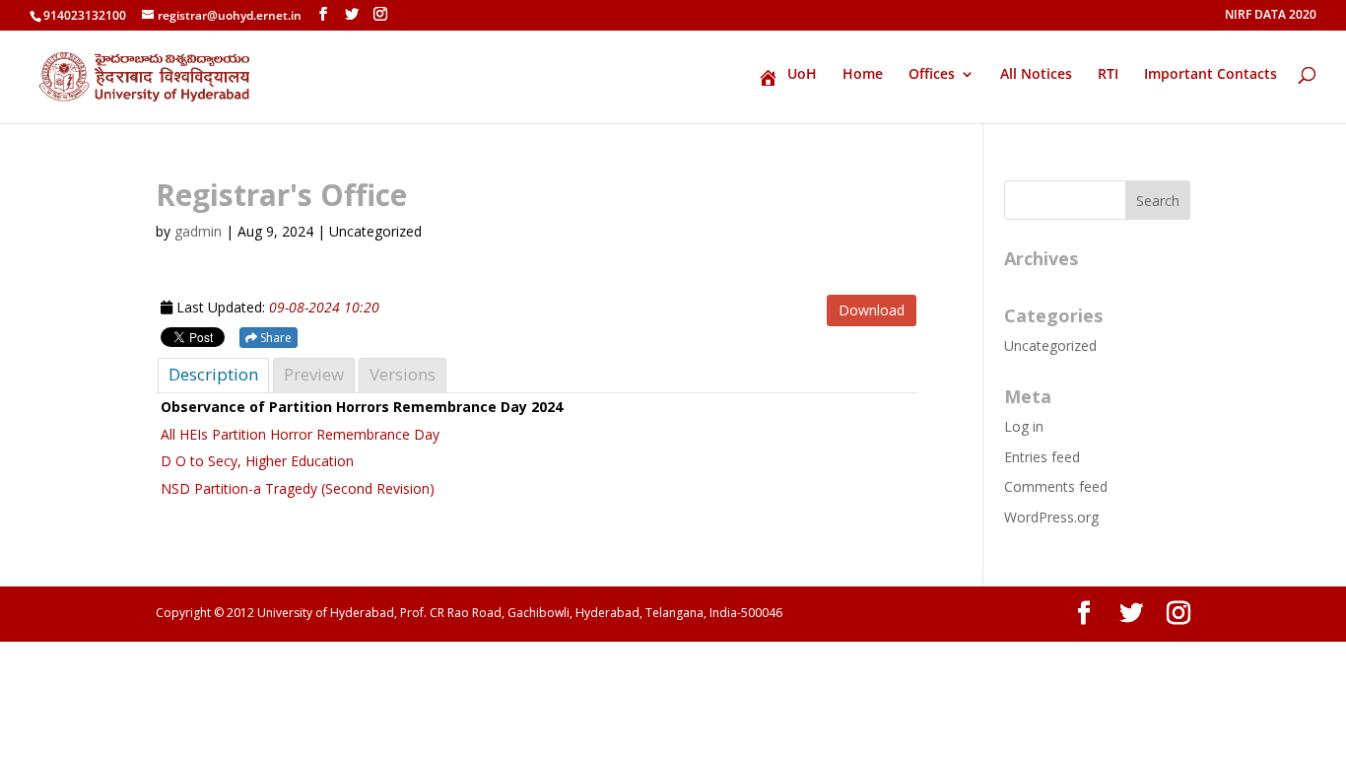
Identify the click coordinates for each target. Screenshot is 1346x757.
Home (862, 75)
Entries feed (1042, 456)
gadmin (198, 231)
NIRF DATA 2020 (1270, 16)
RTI (1108, 75)
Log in (1023, 426)
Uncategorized (1050, 345)
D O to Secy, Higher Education (257, 460)
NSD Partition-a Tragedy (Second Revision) (299, 488)
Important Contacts (1210, 75)
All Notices (1036, 75)
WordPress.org (1051, 517)
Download (872, 310)
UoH (802, 75)
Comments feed (1056, 486)
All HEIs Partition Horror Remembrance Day (300, 434)
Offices (932, 75)
